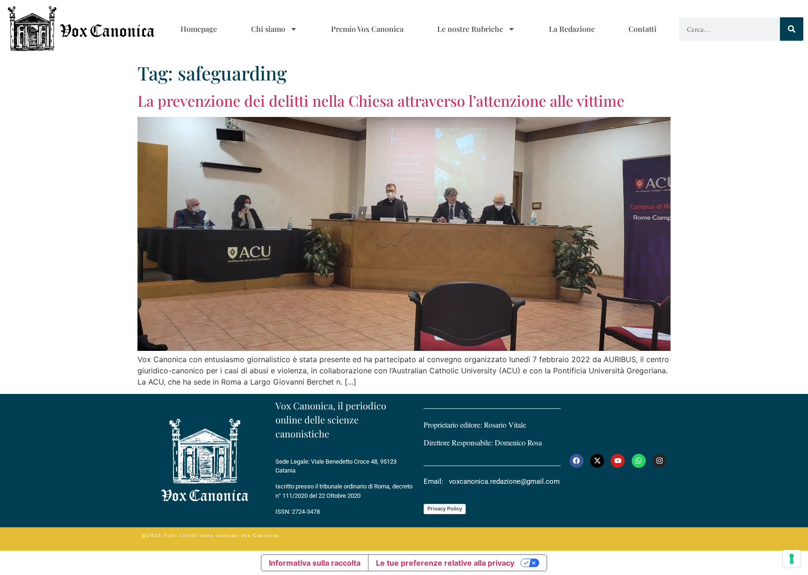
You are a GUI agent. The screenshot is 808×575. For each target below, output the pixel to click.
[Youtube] (618, 461)
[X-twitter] (597, 461)
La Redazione (572, 29)
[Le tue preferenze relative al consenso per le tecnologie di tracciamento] (792, 559)
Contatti (642, 29)
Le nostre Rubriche (470, 29)
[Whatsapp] (639, 461)
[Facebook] (577, 461)
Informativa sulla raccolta (315, 563)
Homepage (198, 29)
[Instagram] (659, 461)
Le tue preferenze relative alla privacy (445, 563)
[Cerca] (791, 29)
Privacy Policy (444, 508)
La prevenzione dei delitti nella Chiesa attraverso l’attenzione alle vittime (380, 100)
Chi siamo (268, 29)
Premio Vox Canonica (367, 29)
